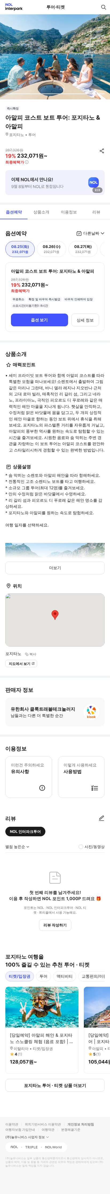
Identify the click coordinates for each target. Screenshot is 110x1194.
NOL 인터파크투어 (25, 831)
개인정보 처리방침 (81, 1124)
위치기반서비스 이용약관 (43, 1124)
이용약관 (11, 1124)
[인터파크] (11, 7)
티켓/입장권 (19, 976)
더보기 (55, 567)
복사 (32, 654)
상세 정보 (85, 320)
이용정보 (69, 211)
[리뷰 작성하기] (101, 818)
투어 (44, 976)
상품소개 (41, 211)
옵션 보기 (39, 319)
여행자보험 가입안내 (20, 1130)
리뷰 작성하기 (55, 925)
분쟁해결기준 (70, 1130)
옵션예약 (14, 211)
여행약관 (48, 1130)
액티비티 (65, 976)
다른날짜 (91, 233)
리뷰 (96, 211)
